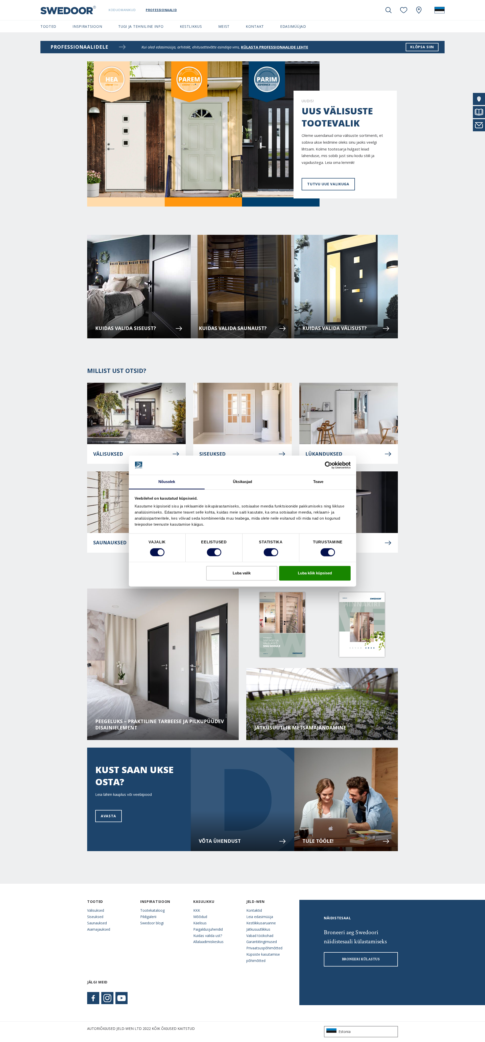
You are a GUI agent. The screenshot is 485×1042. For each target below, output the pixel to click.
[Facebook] (93, 998)
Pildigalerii (148, 916)
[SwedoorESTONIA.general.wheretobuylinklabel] (418, 10)
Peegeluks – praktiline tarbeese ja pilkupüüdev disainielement (159, 724)
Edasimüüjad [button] (293, 26)
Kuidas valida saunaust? (232, 328)
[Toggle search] (388, 10)
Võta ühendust (220, 841)
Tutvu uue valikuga (328, 184)
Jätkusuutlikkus (258, 929)
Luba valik (242, 573)
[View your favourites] (403, 10)
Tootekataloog (152, 910)
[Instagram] (107, 998)
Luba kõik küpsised (315, 573)
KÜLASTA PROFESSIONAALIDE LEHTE (274, 46)
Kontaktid (254, 910)
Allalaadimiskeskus (208, 941)
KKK (196, 910)
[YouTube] (121, 998)
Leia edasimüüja (259, 916)
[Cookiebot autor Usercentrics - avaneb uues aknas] (328, 465)
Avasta (108, 816)
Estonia (344, 1031)
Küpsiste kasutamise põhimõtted (263, 957)
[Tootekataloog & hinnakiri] (479, 112)
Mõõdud (200, 916)
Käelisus (200, 923)
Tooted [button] (48, 26)
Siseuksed (212, 454)
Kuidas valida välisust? (334, 328)
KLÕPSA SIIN (422, 46)
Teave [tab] (318, 482)
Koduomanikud (122, 10)
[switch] (214, 552)
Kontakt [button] (255, 26)
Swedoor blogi (152, 923)
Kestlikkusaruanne (261, 923)
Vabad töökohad (259, 935)
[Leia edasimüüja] (479, 99)
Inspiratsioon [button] (87, 26)
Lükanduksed (323, 454)
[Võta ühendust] (479, 125)
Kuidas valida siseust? (125, 328)
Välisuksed (108, 454)
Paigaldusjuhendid (208, 929)
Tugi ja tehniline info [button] (140, 26)
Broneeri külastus (361, 959)
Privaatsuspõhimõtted (264, 948)
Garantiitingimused (261, 941)
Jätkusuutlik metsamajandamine (300, 728)
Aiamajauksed (98, 929)
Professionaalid (161, 10)
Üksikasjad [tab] (242, 482)
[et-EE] (439, 10)
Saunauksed (97, 923)
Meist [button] (224, 26)
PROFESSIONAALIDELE (79, 47)
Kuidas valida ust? (207, 935)
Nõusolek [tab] (166, 482)
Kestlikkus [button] (191, 26)
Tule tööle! (317, 841)
